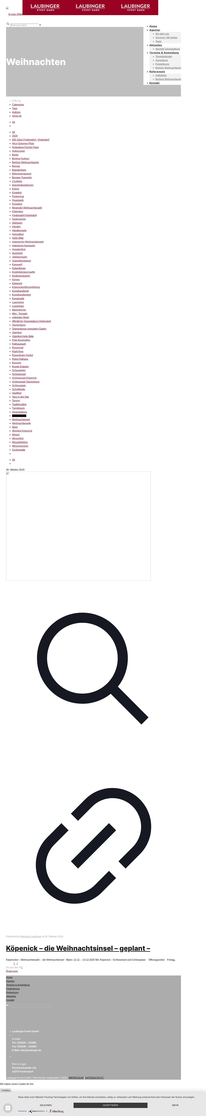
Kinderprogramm (21, 276)
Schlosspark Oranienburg (25, 381)
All (13, 122)
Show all (16, 116)
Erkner (15, 189)
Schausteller (18, 370)
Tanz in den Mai (20, 397)
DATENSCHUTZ (94, 1078)
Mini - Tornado (19, 313)
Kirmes (16, 279)
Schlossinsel (19, 374)
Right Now (17, 351)
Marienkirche (19, 310)
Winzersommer (20, 446)
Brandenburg (19, 170)
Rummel (16, 363)
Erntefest (17, 192)
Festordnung (13, 988)
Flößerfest (17, 211)
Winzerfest (17, 438)
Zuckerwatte (18, 449)
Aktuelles (11, 996)
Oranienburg (18, 325)
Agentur (10, 981)
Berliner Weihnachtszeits (25, 162)
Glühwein (17, 223)
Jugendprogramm (21, 260)
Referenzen (12, 992)
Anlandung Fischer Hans (25, 147)
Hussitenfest (18, 249)
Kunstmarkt (18, 298)
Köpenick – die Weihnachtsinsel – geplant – (78, 948)
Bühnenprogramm (21, 173)
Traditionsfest (19, 404)
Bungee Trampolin (22, 177)
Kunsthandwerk (20, 291)
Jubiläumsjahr (19, 257)
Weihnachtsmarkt (21, 423)
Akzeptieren (110, 1105)
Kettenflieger (19, 268)
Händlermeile (19, 230)
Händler (16, 226)
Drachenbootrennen (22, 185)
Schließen (5, 1090)
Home (9, 977)
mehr (175, 1105)
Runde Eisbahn (20, 366)
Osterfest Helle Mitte (23, 336)
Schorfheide (18, 389)
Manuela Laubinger (31, 936)
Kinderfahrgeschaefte (23, 272)
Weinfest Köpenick (22, 431)
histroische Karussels (23, 245)
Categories (18, 104)
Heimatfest (18, 234)
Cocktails (17, 181)
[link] (40, 25)
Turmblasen (18, 408)
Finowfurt (17, 204)
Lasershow (18, 302)
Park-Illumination (21, 340)
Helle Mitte (18, 238)
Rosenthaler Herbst (22, 355)
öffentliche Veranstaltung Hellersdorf (31, 321)
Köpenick (17, 283)
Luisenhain (18, 306)
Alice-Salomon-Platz (23, 143)
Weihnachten (19, 415)
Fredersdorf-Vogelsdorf (24, 215)
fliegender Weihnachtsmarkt (27, 207)
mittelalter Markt (20, 317)
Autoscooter (18, 151)
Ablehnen (46, 1105)
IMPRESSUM (76, 1078)
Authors (16, 112)
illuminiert (17, 253)
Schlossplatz (19, 385)
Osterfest (17, 332)
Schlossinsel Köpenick (24, 378)
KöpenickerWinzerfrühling (26, 287)
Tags (14, 108)
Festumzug (18, 196)
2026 (14, 136)
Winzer (16, 434)
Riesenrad (17, 347)
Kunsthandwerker (21, 294)
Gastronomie (19, 219)
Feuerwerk (18, 200)
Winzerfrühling (20, 442)
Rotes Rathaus (20, 359)
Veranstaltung (19, 412)
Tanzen (16, 400)
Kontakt (10, 1000)
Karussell (17, 264)
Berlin (15, 155)
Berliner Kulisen (20, 158)
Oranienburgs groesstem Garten (29, 328)
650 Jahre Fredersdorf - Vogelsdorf (30, 139)
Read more (12, 971)
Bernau (16, 166)
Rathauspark (19, 344)
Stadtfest (16, 393)
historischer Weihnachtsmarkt (28, 242)
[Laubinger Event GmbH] (82, 14)
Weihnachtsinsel (21, 419)
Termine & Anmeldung (18, 985)
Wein (15, 427)
